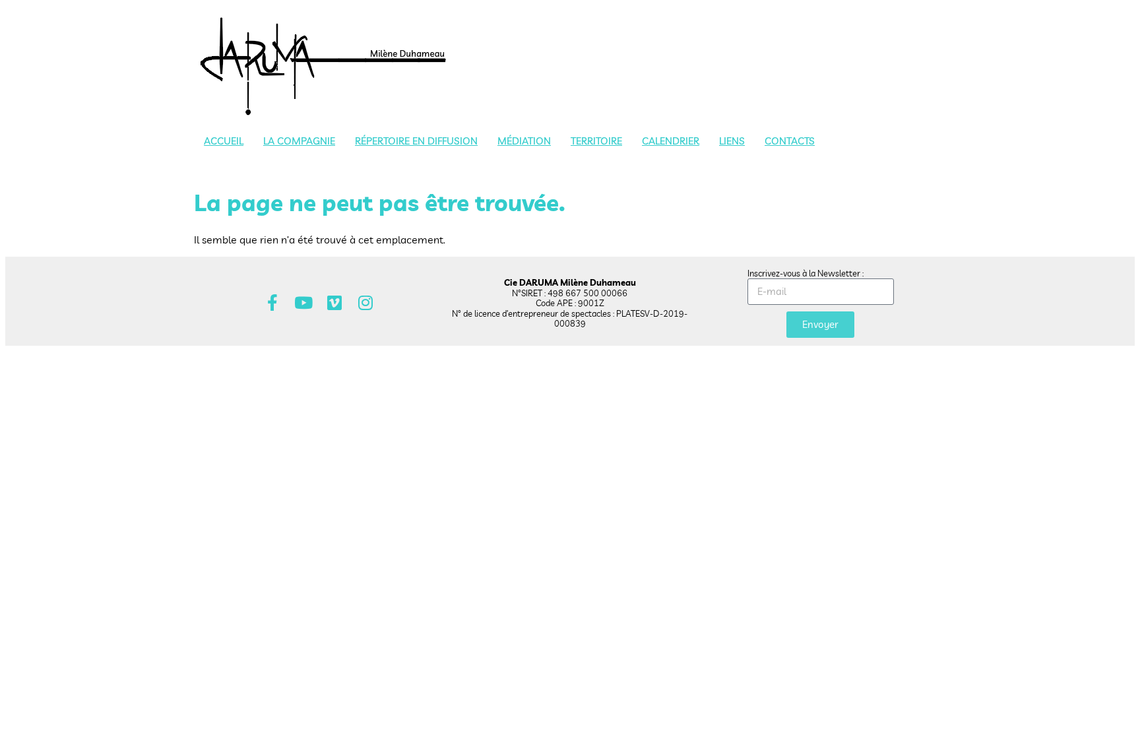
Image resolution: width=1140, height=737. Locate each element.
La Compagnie (299, 141)
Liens (732, 141)
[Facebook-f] (273, 302)
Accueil (223, 141)
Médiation (524, 141)
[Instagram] (366, 302)
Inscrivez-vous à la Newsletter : (805, 273)
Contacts (790, 141)
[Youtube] (304, 302)
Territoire (596, 141)
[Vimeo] (335, 302)
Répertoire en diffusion (416, 141)
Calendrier (670, 141)
